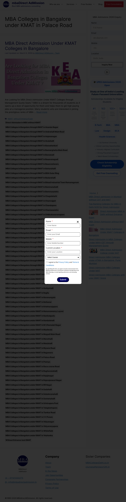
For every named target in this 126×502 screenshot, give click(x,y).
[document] (63, 251)
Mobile (49, 239)
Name (49, 221)
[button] (78, 222)
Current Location (53, 248)
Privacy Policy (63, 262)
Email (48, 230)
